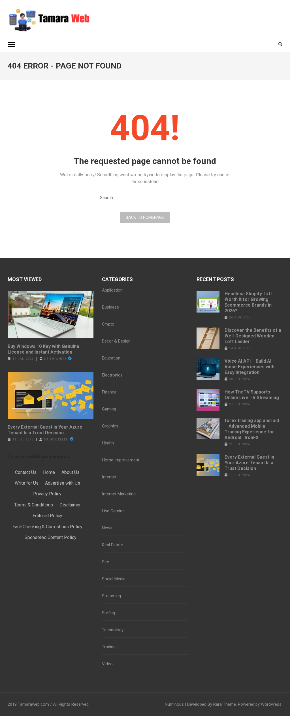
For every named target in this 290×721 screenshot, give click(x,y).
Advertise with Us (62, 483)
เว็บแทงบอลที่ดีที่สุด (27, 456)
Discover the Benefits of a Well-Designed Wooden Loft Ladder (253, 336)
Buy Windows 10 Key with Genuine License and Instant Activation (43, 349)
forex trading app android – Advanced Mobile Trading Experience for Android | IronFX (252, 429)
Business (110, 307)
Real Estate (112, 544)
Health (108, 443)
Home (49, 472)
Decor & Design (116, 341)
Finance (109, 392)
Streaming (111, 595)
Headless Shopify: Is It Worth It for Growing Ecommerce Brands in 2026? (248, 302)
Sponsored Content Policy (50, 537)
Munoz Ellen (56, 439)
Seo (105, 561)
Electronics (112, 375)
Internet (109, 477)
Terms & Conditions (33, 505)
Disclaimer (70, 505)
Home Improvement (120, 460)
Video (107, 663)
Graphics (110, 426)
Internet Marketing (119, 494)
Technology (112, 629)
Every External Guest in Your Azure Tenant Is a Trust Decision (45, 429)
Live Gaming (113, 511)
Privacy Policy (47, 494)
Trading (109, 646)
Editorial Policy (47, 515)
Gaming (109, 409)
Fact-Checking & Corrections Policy (47, 526)
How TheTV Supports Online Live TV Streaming (252, 394)
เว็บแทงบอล (59, 456)
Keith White (55, 359)
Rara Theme (224, 704)
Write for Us (27, 483)
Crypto (108, 324)
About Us (70, 472)
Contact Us (26, 472)
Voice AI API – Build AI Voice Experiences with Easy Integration (249, 366)
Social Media (113, 578)
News (107, 527)
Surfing (108, 612)
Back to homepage (145, 217)
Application (112, 290)
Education (111, 358)
